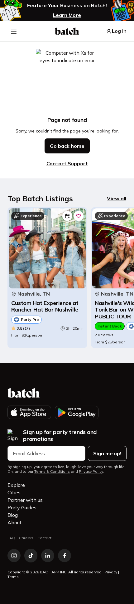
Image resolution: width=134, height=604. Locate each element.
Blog (12, 515)
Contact (44, 538)
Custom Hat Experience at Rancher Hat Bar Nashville (44, 306)
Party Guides (21, 507)
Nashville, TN (33, 294)
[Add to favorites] (79, 216)
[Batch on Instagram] (14, 555)
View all (116, 198)
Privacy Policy (91, 471)
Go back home (67, 146)
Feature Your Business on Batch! (67, 5)
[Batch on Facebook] (64, 555)
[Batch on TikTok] (30, 555)
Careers (26, 538)
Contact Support (67, 163)
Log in (119, 31)
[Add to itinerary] (67, 216)
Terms (13, 576)
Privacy (110, 572)
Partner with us (25, 500)
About (14, 522)
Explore (16, 485)
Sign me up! (107, 453)
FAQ (11, 538)
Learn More (67, 15)
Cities (14, 492)
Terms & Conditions (52, 471)
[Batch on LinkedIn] (47, 555)
